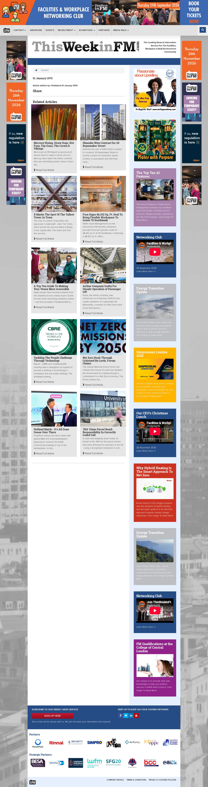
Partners (104, 30)
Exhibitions (86, 30)
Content (18, 30)
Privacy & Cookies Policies (162, 780)
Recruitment (66, 30)
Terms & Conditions (136, 780)
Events (50, 30)
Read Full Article (45, 170)
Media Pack (120, 30)
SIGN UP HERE (52, 716)
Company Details (115, 780)
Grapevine (36, 30)
